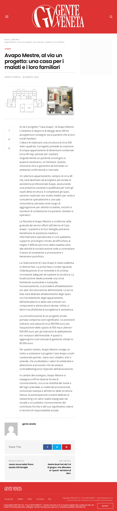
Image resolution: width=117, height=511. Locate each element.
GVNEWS (8, 49)
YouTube (40, 499)
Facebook (9, 499)
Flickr (30, 499)
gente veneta (12, 77)
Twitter (20, 499)
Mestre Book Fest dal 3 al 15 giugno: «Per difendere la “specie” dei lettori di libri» (59, 469)
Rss (49, 499)
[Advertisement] (100, 56)
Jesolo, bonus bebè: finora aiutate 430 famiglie (21, 466)
